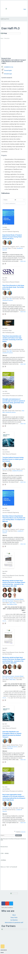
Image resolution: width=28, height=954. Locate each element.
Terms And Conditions (7, 907)
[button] (2, 2)
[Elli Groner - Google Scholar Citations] (2, 74)
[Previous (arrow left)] (1, 952)
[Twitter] (2, 22)
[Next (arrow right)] (2, 952)
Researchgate (8, 70)
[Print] (3, 22)
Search (18, 835)
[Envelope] (7, 903)
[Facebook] (1, 22)
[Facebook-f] (3, 903)
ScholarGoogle (8, 74)
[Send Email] (4, 22)
